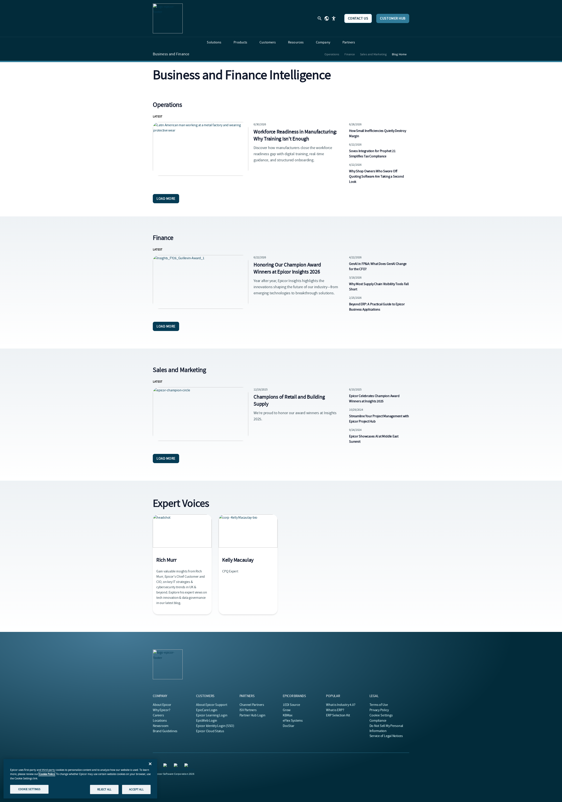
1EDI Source (291, 705)
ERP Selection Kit (338, 715)
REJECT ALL (104, 789)
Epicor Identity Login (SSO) (215, 726)
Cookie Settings (381, 715)
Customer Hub (392, 18)
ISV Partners (248, 710)
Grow (286, 710)
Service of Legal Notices (386, 736)
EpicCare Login (206, 710)
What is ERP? (335, 710)
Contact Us (358, 18)
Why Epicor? (161, 710)
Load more (166, 198)
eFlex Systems (293, 720)
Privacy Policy (379, 710)
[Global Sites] (326, 18)
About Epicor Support (211, 705)
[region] (80, 778)
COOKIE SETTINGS (29, 789)
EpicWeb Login (206, 720)
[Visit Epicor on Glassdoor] (176, 766)
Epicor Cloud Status (210, 731)
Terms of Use (378, 705)
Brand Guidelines (165, 731)
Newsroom (160, 726)
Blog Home (399, 54)
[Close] (150, 764)
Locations (160, 720)
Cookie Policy (47, 774)
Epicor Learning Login (211, 715)
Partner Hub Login (252, 715)
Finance (349, 54)
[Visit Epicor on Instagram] (166, 766)
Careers (158, 715)
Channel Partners (252, 705)
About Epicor (162, 705)
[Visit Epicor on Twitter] (187, 766)
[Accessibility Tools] (333, 18)
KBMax (287, 715)
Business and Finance (171, 54)
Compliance (378, 720)
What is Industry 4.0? (340, 705)
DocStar (288, 726)
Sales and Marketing (373, 54)
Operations (331, 54)
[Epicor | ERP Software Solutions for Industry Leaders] (168, 18)
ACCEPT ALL (136, 789)
